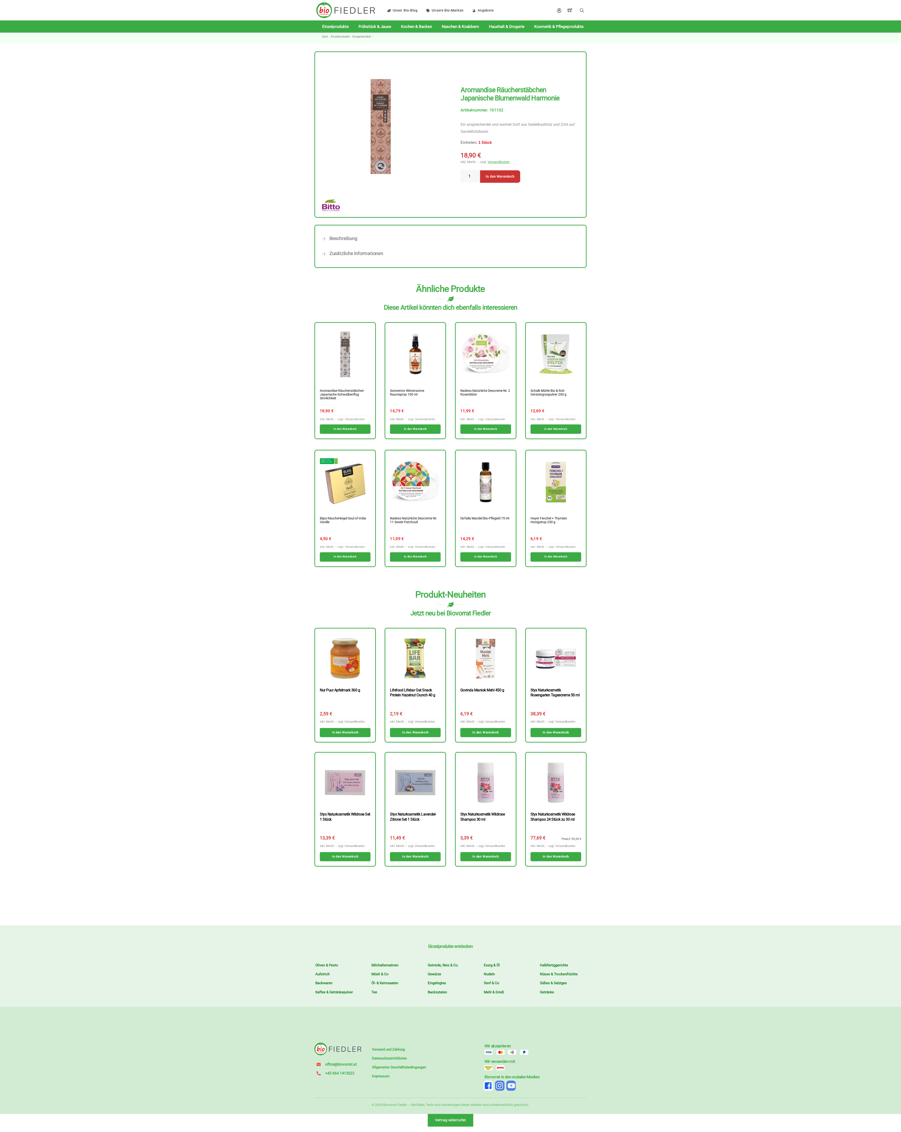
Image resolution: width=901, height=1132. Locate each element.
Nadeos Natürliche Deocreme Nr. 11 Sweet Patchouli (413, 520)
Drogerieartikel (361, 36)
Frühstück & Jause (375, 26)
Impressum (380, 1076)
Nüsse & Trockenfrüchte (559, 974)
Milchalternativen (384, 965)
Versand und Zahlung (388, 1049)
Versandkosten (499, 162)
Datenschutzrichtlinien (389, 1058)
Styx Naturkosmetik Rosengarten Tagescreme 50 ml (555, 692)
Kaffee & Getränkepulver (334, 992)
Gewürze (434, 974)
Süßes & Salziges (553, 983)
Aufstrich (322, 974)
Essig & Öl (492, 965)
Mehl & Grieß (494, 992)
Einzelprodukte (335, 26)
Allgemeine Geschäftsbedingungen (399, 1067)
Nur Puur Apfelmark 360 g (340, 690)
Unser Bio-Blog (405, 10)
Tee (374, 992)
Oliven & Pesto (326, 965)
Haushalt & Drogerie (506, 26)
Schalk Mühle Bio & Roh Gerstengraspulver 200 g (548, 392)
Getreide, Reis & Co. (443, 965)
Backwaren (323, 983)
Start (325, 36)
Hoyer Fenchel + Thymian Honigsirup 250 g (549, 520)
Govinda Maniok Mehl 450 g (482, 690)
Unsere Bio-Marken (447, 10)
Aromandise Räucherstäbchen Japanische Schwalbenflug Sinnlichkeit (342, 394)
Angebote (486, 10)
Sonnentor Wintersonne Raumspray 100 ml (407, 392)
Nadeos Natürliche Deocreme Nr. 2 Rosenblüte (485, 392)
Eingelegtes (437, 983)
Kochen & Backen (416, 26)
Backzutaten (437, 992)
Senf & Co (491, 983)
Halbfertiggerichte (554, 965)
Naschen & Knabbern (460, 26)
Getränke (547, 992)
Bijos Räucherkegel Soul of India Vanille (343, 520)
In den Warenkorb (500, 177)
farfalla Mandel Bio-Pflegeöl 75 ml (484, 518)
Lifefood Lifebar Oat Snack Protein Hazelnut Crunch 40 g (412, 692)
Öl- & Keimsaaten (384, 983)
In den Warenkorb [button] (345, 429)
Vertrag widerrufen (450, 1120)
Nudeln (489, 974)
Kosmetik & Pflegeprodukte (559, 26)
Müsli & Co (380, 974)
